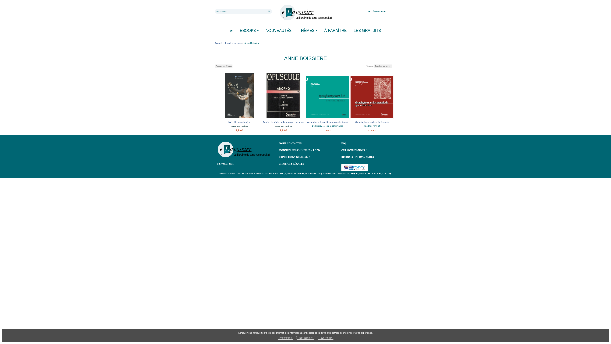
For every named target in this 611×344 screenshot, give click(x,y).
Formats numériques (224, 66)
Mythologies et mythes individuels (372, 122)
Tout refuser (326, 337)
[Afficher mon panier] (369, 11)
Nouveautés (279, 30)
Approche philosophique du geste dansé (327, 122)
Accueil (218, 43)
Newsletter (225, 164)
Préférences (285, 337)
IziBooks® (300, 174)
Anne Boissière (239, 126)
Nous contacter (290, 143)
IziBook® (285, 174)
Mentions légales (291, 164)
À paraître (335, 30)
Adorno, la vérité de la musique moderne (283, 122)
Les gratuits (367, 30)
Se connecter (379, 11)
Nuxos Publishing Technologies (369, 174)
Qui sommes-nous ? (354, 150)
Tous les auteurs (233, 43)
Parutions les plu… (382, 66)
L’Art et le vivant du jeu (239, 122)
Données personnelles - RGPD (299, 150)
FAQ (343, 143)
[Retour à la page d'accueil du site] (305, 12)
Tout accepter (306, 337)
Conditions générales (294, 157)
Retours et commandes (357, 157)
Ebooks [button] (248, 30)
